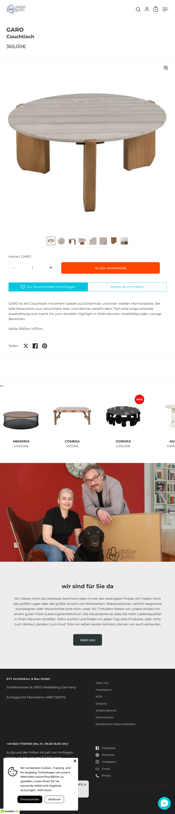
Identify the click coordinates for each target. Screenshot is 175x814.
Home (13, 256)
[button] (50, 267)
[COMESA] (72, 416)
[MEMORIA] (21, 416)
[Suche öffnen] (138, 9)
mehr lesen (44, 790)
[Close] (75, 761)
